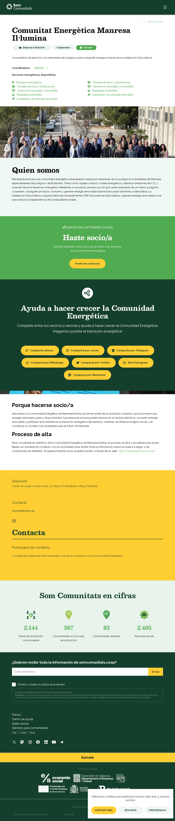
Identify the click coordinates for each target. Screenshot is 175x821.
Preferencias (157, 810)
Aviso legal (69, 814)
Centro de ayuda (22, 719)
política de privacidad (53, 684)
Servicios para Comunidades (30, 728)
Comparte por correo (85, 350)
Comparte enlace (41, 350)
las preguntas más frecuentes (41, 555)
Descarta (131, 810)
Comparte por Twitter (95, 362)
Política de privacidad (141, 697)
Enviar (155, 671)
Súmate (87, 757)
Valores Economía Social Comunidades (31, 814)
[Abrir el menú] (165, 7)
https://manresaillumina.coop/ (137, 451)
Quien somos (20, 723)
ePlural (39, 68)
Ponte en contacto (87, 263)
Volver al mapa (155, 22)
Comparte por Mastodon (89, 374)
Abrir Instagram (138, 362)
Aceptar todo (103, 810)
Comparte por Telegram (132, 350)
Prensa (16, 714)
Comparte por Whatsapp (47, 362)
